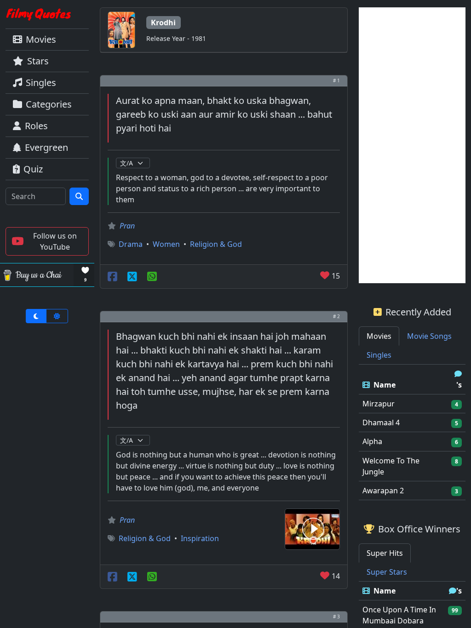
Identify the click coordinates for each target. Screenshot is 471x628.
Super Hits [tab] (385, 553)
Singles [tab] (379, 355)
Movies (41, 39)
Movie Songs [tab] (429, 336)
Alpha (372, 441)
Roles (36, 126)
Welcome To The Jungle (390, 466)
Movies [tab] (379, 336)
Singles (41, 82)
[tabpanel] (412, 432)
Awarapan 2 (383, 490)
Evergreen (46, 147)
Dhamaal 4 (381, 422)
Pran (127, 226)
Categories (49, 104)
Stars (38, 61)
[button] (47, 241)
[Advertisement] (412, 145)
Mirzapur (378, 404)
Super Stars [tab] (387, 572)
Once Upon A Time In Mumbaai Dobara (399, 615)
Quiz (33, 169)
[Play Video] (312, 528)
